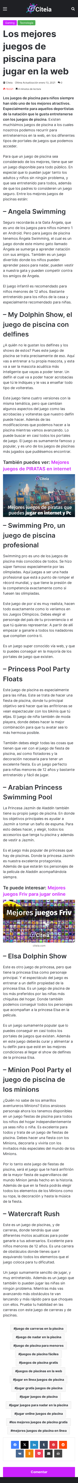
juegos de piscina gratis (39, 1363)
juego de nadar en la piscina (39, 1337)
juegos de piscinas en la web (39, 1371)
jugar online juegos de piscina (39, 1414)
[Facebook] (15, 1445)
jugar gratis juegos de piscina (39, 1388)
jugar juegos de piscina (40, 1397)
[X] (25, 1445)
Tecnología (26, 22)
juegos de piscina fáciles (39, 1354)
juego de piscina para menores (39, 1345)
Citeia (9, 82)
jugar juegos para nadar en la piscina (39, 1405)
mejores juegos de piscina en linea (40, 1431)
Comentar (39, 1472)
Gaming (10, 22)
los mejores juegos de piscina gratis (39, 1422)
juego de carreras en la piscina (39, 1328)
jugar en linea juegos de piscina (39, 1380)
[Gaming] (39, 8)
